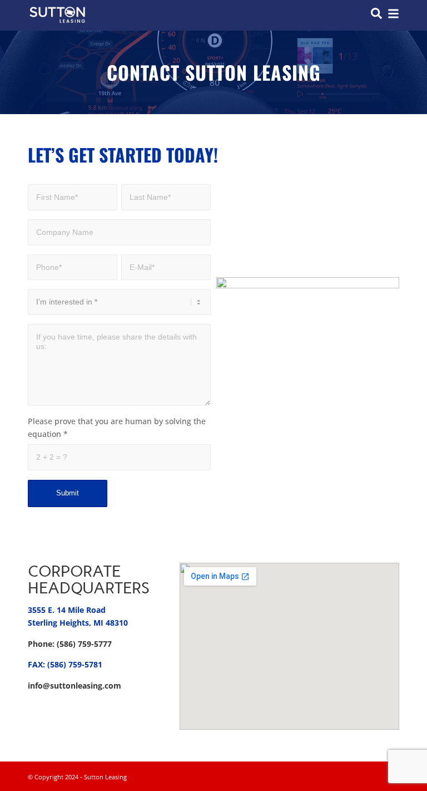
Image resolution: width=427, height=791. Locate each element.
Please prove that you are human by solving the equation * (117, 427)
